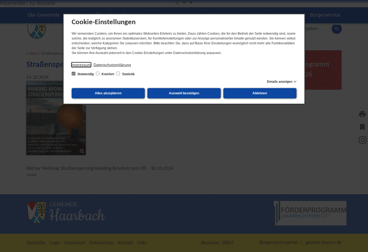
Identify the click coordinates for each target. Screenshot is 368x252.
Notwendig (86, 74)
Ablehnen (259, 93)
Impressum (81, 65)
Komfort (108, 74)
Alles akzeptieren (108, 93)
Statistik (128, 74)
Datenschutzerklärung (112, 65)
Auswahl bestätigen (184, 93)
